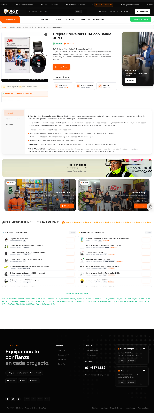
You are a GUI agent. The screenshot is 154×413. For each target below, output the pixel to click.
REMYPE (35, 381)
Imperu (104, 11)
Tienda (115, 11)
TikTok (125, 11)
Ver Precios (143, 11)
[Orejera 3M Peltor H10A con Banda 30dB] (24, 55)
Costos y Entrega (130, 408)
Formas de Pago (143, 408)
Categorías (9, 125)
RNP (23, 381)
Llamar (132, 360)
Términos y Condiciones (100, 408)
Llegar (123, 360)
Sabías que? (62, 359)
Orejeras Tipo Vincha (29, 27)
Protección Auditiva (15, 27)
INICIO (4, 27)
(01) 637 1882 (95, 367)
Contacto (61, 364)
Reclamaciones (92, 350)
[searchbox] (56, 11)
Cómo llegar (68, 206)
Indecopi (12, 381)
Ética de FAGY (63, 355)
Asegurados (91, 355)
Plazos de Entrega (116, 408)
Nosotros (61, 350)
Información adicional (12, 119)
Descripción (10, 113)
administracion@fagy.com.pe (98, 375)
